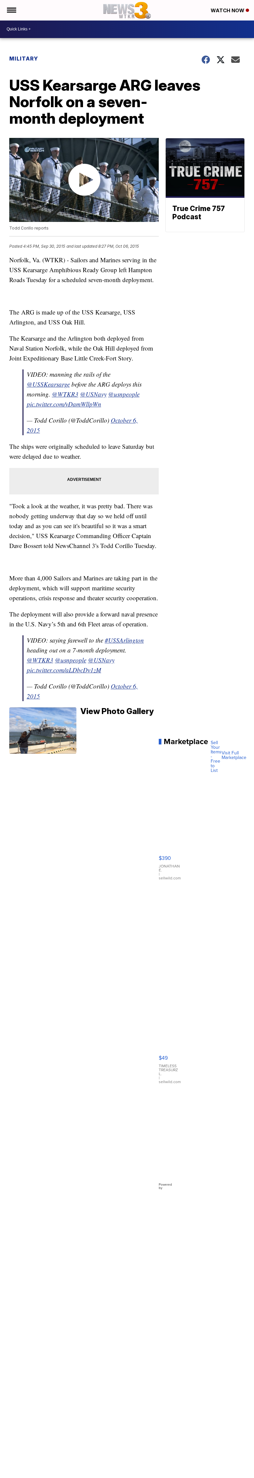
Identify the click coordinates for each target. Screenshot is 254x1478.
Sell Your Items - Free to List (216, 756)
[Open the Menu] (11, 10)
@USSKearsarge (48, 384)
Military (23, 58)
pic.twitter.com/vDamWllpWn (64, 404)
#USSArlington (124, 640)
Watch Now (228, 10)
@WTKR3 (65, 394)
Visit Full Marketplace (234, 755)
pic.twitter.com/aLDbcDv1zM (64, 670)
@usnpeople (124, 394)
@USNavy (93, 394)
